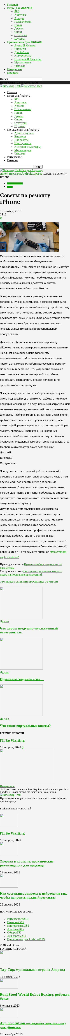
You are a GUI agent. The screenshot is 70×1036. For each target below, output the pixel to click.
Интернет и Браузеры (27, 59)
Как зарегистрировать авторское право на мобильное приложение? (31, 572)
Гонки (18, 25)
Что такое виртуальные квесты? (25, 726)
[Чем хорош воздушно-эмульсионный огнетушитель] (21, 617)
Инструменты (22, 55)
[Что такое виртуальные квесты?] (21, 715)
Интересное (14, 69)
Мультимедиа (22, 62)
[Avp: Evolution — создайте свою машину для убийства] (9, 1016)
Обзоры (14, 932)
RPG (16, 11)
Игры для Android (19, 8)
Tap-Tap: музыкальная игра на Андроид (32, 969)
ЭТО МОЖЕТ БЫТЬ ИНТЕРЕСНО (19, 581)
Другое (18, 28)
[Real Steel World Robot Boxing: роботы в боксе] (9, 987)
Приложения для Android (24, 42)
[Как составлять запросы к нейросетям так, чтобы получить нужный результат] (9, 886)
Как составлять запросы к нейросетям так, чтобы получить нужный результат (33, 895)
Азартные (20, 14)
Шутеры (19, 38)
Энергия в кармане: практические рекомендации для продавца (26, 863)
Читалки (19, 66)
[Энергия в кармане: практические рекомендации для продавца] (9, 854)
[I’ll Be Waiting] (27, 782)
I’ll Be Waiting (12, 740)
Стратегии (20, 35)
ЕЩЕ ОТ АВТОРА (48, 581)
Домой (4, 173)
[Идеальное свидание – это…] (21, 668)
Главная (12, 4)
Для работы (21, 52)
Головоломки (22, 21)
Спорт (18, 32)
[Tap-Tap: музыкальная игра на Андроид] (4, 962)
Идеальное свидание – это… (22, 679)
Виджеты (20, 49)
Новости (12, 72)
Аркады (19, 18)
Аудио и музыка (24, 45)
